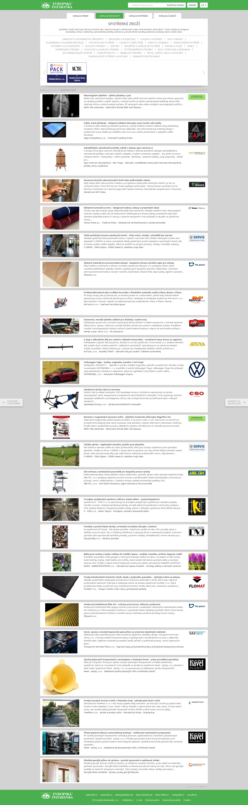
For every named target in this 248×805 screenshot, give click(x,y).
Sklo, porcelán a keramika (174, 49)
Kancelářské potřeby (186, 42)
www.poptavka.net (124, 794)
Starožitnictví (106, 53)
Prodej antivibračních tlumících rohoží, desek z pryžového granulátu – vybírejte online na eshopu (132, 577)
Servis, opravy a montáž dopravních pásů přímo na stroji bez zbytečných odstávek (125, 632)
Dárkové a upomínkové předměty (83, 39)
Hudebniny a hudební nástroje (65, 42)
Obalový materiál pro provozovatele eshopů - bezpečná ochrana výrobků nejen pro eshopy (129, 262)
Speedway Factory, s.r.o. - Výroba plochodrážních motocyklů (112, 404)
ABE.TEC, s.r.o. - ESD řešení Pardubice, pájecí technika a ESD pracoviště (118, 483)
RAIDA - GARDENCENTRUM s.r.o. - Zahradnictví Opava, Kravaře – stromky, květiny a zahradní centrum (132, 566)
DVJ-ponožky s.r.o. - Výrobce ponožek (101, 538)
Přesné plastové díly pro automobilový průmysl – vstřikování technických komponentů (127, 732)
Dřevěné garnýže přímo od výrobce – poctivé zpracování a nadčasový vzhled (121, 760)
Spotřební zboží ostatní (77, 53)
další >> (203, 90)
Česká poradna (152, 800)
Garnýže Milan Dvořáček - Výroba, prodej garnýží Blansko (111, 772)
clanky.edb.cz (178, 794)
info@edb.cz (128, 800)
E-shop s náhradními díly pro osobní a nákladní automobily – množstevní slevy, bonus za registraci (133, 339)
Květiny (114, 46)
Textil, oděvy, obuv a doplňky (165, 53)
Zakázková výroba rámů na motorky (102, 389)
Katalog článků (167, 16)
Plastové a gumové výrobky (101, 49)
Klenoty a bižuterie (131, 42)
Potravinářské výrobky (138, 49)
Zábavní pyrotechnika (146, 56)
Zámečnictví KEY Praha (95, 192)
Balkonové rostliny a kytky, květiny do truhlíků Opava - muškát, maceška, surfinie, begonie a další (133, 554)
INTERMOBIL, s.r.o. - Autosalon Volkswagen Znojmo (108, 374)
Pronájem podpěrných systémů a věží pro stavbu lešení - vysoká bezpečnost (122, 499)
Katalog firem (80, 16)
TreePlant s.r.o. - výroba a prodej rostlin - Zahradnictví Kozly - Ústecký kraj (119, 712)
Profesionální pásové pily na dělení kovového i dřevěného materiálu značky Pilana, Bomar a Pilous (132, 292)
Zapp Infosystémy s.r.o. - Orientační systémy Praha (108, 138)
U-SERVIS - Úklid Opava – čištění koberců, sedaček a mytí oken (113, 247)
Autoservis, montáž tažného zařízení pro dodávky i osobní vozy (115, 319)
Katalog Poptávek (138, 16)
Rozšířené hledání (175, 5)
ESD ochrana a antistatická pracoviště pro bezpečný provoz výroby (117, 471)
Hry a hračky (175, 39)
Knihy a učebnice (158, 42)
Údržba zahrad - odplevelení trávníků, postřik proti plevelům (114, 444)
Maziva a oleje (173, 46)
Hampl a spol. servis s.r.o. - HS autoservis (103, 331)
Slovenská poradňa (171, 800)
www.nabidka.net (144, 794)
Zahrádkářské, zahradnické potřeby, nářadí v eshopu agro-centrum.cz (118, 147)
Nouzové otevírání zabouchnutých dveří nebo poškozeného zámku (117, 180)
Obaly (190, 46)
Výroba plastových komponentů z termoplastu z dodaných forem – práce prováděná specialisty (131, 659)
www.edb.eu (106, 794)
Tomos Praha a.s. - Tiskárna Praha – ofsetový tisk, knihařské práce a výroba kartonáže (124, 222)
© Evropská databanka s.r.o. (105, 800)
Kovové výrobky (95, 46)
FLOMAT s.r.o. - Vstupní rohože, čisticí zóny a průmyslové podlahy (115, 589)
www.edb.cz (92, 794)
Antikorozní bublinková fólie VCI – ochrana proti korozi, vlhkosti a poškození (122, 604)
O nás (139, 800)
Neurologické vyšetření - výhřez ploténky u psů (107, 95)
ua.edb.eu (192, 794)
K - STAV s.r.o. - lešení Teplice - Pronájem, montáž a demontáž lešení (116, 511)
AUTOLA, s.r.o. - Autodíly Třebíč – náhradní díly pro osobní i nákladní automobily (122, 351)
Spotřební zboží (68, 90)
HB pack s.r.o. (90, 274)
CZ (203, 5)
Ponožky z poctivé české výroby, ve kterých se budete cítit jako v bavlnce (120, 526)
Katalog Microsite (109, 16)
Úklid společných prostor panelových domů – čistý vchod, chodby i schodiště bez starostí (128, 235)
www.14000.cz (162, 794)
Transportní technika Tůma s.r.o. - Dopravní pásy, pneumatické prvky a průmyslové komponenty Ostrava (134, 646)
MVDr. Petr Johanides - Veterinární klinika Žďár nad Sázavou (112, 107)
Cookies (187, 800)
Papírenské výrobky (67, 49)
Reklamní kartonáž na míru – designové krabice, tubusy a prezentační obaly (121, 207)
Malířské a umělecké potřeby (142, 46)
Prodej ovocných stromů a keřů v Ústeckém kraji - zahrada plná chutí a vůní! (122, 700)
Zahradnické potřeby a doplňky (108, 56)
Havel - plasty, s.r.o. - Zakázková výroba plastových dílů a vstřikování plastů (119, 671)
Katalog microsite (48, 90)
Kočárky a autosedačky (65, 46)
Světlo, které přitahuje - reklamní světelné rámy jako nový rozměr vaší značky (122, 123)
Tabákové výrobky (131, 53)
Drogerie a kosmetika (121, 39)
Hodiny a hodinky (151, 39)
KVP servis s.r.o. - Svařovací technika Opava (104, 304)
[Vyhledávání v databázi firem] (56, 797)
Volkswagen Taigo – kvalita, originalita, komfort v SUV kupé (113, 362)
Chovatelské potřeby (102, 42)
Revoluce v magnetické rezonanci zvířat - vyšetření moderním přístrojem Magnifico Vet (127, 417)
